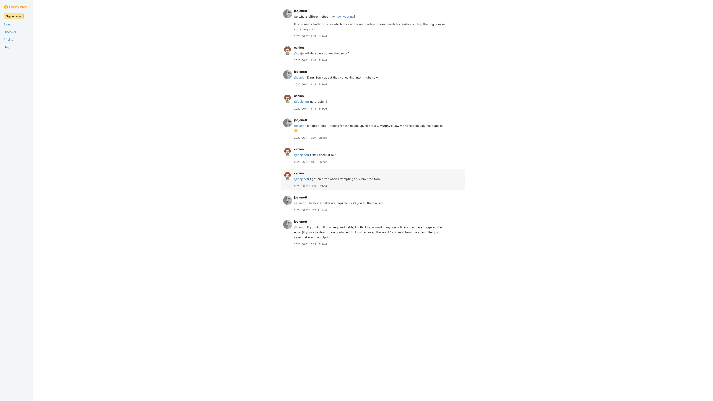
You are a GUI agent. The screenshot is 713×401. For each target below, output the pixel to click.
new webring (345, 16)
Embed (322, 36)
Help (7, 47)
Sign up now (13, 16)
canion (299, 47)
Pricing (8, 39)
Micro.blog (18, 7)
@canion (300, 77)
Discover (10, 32)
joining (311, 29)
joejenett (300, 11)
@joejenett (301, 53)
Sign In (8, 24)
